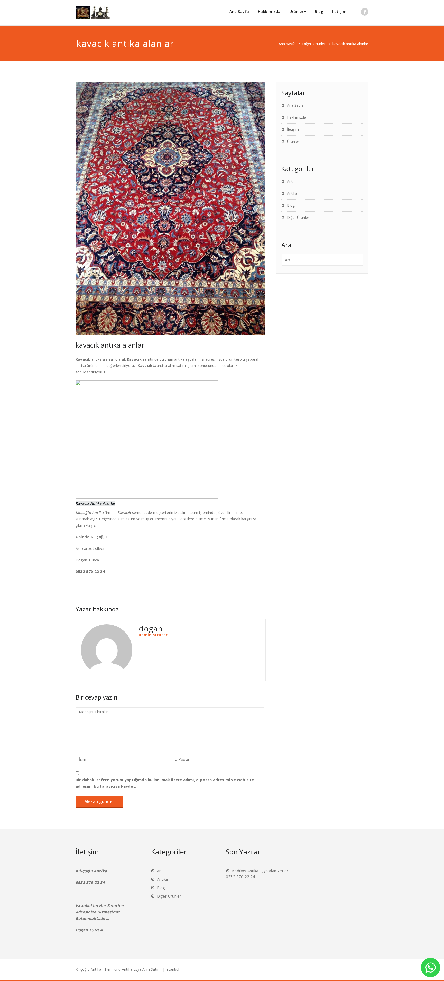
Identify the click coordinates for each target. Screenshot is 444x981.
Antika (292, 193)
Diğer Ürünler (314, 43)
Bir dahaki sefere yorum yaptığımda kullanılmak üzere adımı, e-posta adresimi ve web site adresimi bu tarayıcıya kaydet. (165, 783)
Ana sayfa (287, 43)
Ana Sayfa (239, 11)
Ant (290, 181)
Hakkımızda (269, 11)
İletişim (339, 11)
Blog (319, 11)
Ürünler (296, 11)
